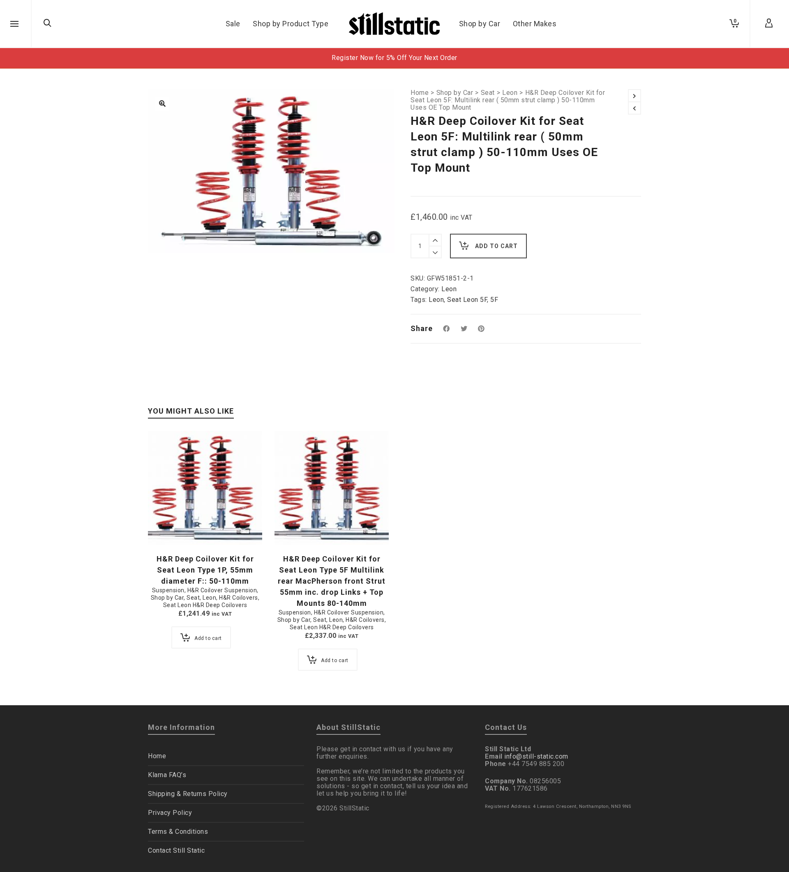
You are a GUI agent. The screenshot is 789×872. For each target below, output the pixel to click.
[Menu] (14, 24)
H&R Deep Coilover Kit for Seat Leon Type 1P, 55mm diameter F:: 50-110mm (205, 569)
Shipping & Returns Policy (188, 794)
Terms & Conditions (178, 831)
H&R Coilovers (238, 597)
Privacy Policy (170, 813)
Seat (488, 93)
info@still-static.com (536, 756)
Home (420, 93)
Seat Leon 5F (467, 300)
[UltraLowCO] (162, 104)
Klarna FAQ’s (167, 775)
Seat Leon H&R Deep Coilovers (205, 605)
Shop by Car (454, 93)
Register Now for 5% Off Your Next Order (394, 58)
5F (494, 300)
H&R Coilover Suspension (222, 590)
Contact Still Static (176, 850)
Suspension (168, 590)
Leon (509, 93)
